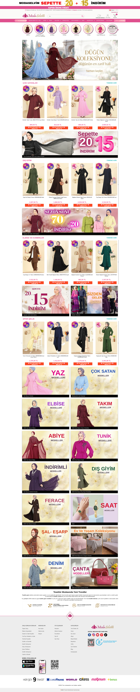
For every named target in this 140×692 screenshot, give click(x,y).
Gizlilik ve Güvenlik (26, 641)
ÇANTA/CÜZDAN (100, 20)
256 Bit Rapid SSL (37, 605)
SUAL (72, 644)
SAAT (83, 20)
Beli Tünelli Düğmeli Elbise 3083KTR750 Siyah (106, 274)
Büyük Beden (74, 639)
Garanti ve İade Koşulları (28, 633)
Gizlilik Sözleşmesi (26, 651)
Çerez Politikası (26, 649)
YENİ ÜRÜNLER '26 (21, 20)
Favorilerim (57, 633)
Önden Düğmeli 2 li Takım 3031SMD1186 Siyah (57, 120)
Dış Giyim (73, 633)
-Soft (61, 690)
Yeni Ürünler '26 (74, 628)
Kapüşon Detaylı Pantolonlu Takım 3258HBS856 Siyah (106, 356)
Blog (72, 649)
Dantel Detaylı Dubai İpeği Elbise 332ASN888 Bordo (106, 120)
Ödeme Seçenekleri (26, 631)
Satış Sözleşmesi (26, 646)
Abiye (72, 636)
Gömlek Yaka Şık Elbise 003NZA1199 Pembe (33, 120)
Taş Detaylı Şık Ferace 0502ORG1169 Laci (106, 197)
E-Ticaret (65, 690)
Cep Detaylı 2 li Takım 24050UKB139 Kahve (82, 274)
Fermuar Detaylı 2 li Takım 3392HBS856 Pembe (33, 356)
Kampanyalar (74, 651)
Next (118, 29)
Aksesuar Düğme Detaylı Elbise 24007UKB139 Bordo (58, 275)
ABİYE (50, 20)
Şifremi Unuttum (58, 631)
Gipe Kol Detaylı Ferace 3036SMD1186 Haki (33, 197)
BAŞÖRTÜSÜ (90, 20)
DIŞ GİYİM (57, 20)
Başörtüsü (73, 641)
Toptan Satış (25, 628)
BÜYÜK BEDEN (75, 20)
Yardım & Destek (26, 654)
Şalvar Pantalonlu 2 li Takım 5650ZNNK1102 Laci (82, 356)
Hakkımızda (41, 631)
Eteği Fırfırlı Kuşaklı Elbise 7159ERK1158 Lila (82, 120)
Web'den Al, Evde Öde (60, 605)
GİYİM (44, 20)
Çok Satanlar (74, 646)
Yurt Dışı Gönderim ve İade (28, 636)
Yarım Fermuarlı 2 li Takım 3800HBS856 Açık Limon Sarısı (58, 356)
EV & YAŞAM (109, 20)
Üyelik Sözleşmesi (26, 644)
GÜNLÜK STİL (65, 20)
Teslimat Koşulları (26, 639)
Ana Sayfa (40, 628)
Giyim (72, 631)
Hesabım (57, 628)
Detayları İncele (84, 605)
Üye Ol (56, 636)
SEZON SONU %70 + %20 (35, 20)
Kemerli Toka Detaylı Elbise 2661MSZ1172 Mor (33, 275)
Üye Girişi (57, 639)
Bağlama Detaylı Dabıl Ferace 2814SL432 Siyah (82, 198)
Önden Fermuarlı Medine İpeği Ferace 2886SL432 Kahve (58, 198)
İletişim (40, 633)
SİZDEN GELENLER (119, 20)
